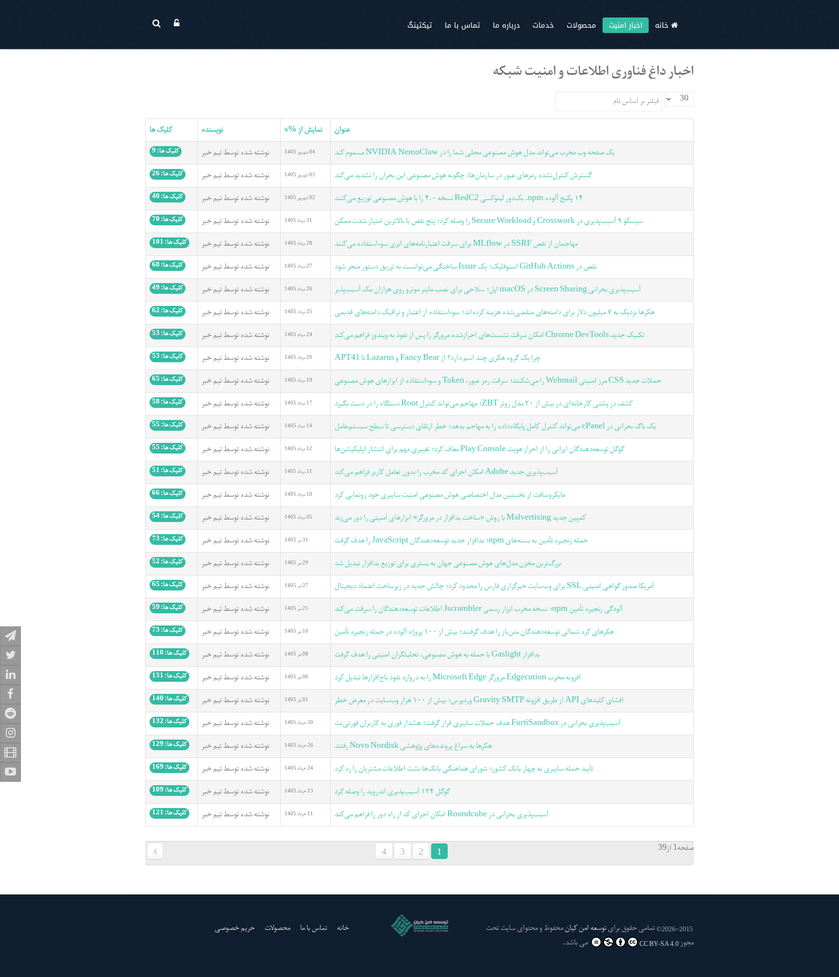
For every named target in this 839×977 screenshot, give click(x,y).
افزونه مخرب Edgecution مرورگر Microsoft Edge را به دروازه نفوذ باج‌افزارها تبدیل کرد (458, 678)
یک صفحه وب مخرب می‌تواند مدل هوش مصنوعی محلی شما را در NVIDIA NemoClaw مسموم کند (475, 153)
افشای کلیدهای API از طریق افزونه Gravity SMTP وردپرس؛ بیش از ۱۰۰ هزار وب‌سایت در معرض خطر (479, 700)
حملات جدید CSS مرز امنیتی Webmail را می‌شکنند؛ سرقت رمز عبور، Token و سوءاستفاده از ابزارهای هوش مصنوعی (498, 381)
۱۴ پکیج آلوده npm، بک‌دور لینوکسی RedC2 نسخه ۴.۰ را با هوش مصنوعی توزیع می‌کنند (459, 198)
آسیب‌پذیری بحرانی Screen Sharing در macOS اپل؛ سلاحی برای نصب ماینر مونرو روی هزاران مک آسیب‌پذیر (488, 290)
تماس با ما (462, 25)
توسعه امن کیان (585, 928)
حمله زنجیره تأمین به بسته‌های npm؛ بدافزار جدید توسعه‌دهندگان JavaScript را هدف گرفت (461, 541)
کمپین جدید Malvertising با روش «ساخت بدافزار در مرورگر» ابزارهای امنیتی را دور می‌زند (460, 518)
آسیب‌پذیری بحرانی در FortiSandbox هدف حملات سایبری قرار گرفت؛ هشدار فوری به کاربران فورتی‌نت (478, 723)
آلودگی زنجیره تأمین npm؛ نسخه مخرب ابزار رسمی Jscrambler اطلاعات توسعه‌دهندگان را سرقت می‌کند (479, 609)
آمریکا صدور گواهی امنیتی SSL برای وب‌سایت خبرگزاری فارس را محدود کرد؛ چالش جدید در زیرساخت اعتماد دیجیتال (494, 586)
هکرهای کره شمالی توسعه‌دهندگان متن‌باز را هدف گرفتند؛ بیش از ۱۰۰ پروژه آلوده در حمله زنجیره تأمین (474, 632)
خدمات (543, 25)
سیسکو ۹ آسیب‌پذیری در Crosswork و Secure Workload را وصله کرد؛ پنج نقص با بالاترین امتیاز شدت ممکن (489, 221)
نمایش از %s (303, 130)
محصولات (581, 25)
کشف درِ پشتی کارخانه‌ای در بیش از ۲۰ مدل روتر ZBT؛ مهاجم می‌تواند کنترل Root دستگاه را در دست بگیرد (484, 404)
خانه (663, 25)
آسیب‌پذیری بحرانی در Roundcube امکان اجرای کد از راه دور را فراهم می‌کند (442, 814)
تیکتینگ (419, 25)
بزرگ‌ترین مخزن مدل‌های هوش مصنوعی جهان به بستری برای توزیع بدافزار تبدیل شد (448, 563)
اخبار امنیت (625, 25)
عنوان (342, 130)
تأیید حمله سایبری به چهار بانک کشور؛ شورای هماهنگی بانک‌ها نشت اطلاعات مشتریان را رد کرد (464, 769)
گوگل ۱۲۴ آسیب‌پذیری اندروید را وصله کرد (392, 792)
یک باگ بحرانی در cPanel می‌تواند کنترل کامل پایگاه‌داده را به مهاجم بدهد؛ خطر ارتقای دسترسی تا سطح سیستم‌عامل (495, 426)
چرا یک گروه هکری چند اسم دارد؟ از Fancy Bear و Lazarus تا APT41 (437, 358)
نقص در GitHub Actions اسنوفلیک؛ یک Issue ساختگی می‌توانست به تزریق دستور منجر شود (466, 267)
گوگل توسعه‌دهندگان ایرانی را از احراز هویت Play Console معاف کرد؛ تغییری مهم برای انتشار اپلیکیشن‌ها (479, 449)
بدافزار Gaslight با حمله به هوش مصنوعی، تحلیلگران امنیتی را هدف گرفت (437, 655)
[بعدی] (155, 851)
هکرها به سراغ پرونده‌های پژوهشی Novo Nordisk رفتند (413, 746)
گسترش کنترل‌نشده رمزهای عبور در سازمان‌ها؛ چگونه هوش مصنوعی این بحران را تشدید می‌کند (463, 175)
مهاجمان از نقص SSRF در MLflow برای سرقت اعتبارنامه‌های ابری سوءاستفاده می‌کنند (456, 244)
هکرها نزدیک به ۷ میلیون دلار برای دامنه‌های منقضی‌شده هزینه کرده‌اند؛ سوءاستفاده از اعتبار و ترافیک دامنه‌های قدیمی (494, 312)
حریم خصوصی (235, 928)
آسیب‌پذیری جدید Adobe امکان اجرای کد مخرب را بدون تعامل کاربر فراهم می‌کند (446, 472)
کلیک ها (161, 130)
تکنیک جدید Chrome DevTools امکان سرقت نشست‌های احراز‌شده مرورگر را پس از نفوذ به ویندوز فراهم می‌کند (489, 335)
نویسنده (212, 130)
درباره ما (506, 25)
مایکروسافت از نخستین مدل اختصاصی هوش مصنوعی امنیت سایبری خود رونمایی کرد (450, 495)
